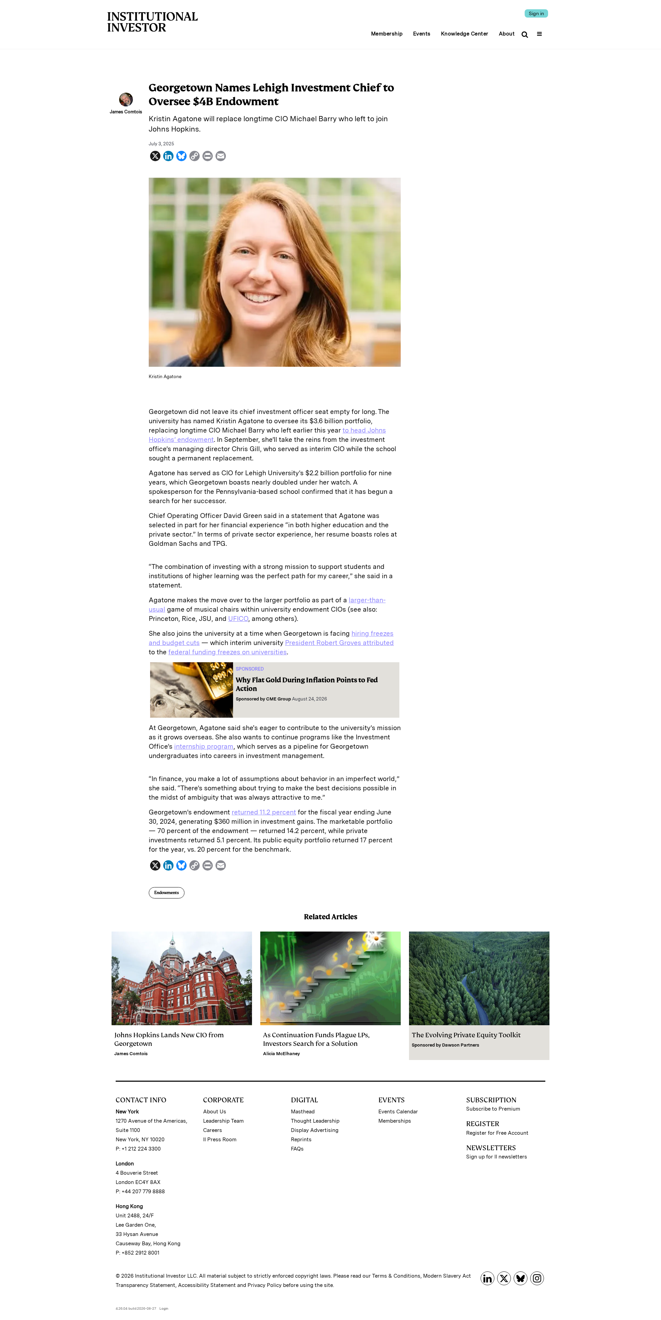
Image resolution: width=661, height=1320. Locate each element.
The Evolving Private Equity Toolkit (466, 1035)
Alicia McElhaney (281, 1053)
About (507, 34)
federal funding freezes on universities (227, 652)
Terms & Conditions (396, 1276)
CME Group (278, 698)
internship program (203, 746)
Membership (387, 34)
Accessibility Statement (207, 1285)
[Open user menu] (540, 31)
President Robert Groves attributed (339, 643)
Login (163, 1308)
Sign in (536, 13)
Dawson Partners (460, 1045)
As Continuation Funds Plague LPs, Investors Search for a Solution (316, 1039)
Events (422, 34)
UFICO (238, 619)
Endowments (166, 892)
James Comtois (131, 1053)
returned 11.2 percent (264, 812)
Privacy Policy (265, 1285)
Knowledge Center (465, 34)
